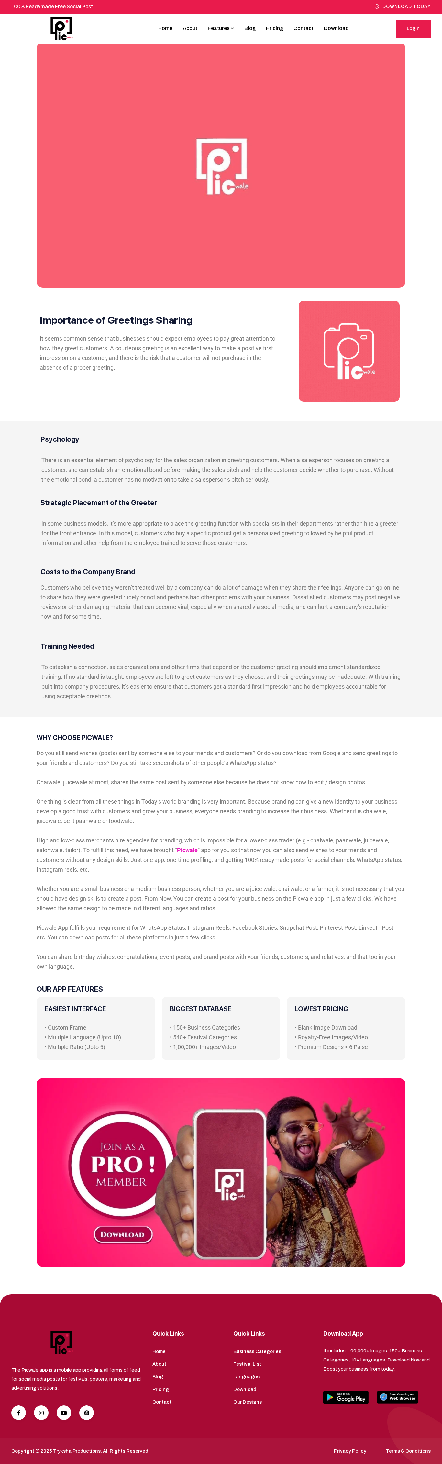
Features (219, 28)
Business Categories (257, 1351)
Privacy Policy (350, 1451)
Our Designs (247, 1401)
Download (336, 28)
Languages (246, 1376)
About (190, 28)
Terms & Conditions (408, 1451)
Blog (250, 28)
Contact (303, 28)
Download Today (406, 6)
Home (165, 28)
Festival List (247, 1364)
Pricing (274, 28)
